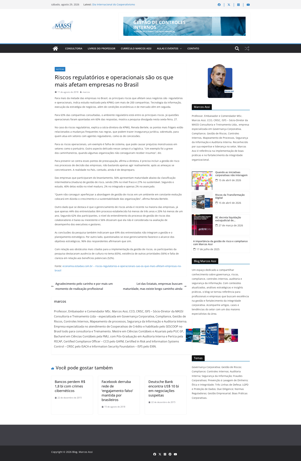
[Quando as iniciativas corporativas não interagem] (202, 179)
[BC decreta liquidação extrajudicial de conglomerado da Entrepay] (202, 224)
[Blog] (55, 48)
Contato (193, 48)
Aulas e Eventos (167, 48)
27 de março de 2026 (231, 225)
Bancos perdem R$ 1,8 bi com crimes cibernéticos (70, 386)
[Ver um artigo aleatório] (247, 48)
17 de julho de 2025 (207, 249)
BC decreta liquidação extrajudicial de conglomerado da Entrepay (231, 219)
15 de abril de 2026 (230, 180)
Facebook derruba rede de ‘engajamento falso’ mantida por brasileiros (117, 390)
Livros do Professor (101, 48)
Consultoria (73, 48)
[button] (180, 48)
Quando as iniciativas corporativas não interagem (231, 174)
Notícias (60, 69)
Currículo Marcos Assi (136, 48)
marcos (86, 92)
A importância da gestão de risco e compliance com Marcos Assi (220, 243)
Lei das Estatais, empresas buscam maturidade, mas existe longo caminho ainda (152, 286)
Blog (74, 452)
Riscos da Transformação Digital (230, 196)
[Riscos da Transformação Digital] (202, 202)
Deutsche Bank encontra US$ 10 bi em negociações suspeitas (163, 388)
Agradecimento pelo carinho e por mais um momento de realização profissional (84, 286)
